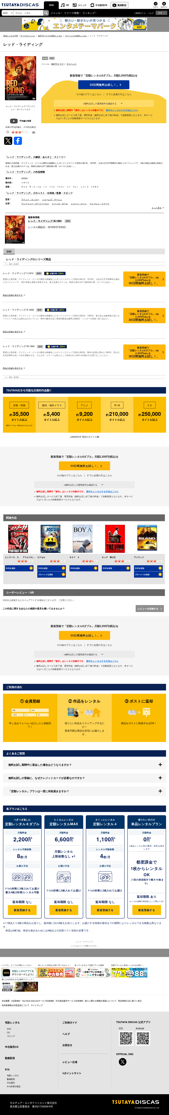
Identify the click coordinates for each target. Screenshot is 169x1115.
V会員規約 (15, 1000)
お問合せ (67, 1045)
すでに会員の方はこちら (119, 94)
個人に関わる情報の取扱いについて (101, 1000)
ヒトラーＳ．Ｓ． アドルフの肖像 (21, 557)
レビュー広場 (69, 1062)
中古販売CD (101, 5)
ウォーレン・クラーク (99, 203)
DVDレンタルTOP (10, 35)
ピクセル (41, 557)
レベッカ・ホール (60, 203)
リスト (155, 7)
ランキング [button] (89, 13)
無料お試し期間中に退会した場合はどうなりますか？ (40, 765)
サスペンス (71, 63)
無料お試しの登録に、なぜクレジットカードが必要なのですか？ (46, 778)
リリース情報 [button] (71, 13)
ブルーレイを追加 (45, 574)
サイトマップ (37, 1005)
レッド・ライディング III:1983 (45, 221)
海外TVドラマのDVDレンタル (50, 35)
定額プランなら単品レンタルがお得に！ (127, 965)
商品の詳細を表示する (13, 295)
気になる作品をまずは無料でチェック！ (18, 979)
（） (34, 132)
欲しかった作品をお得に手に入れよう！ (54, 965)
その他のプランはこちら (88, 94)
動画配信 (122, 5)
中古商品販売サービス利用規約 (69, 1000)
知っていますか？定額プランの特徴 (89, 965)
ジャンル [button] (55, 13)
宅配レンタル (13, 1075)
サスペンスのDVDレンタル (76, 35)
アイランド (139, 557)
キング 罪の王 (109, 557)
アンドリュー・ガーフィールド (35, 203)
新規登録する (22, 910)
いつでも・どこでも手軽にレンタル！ (17, 965)
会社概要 (6, 1000)
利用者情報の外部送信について (15, 1005)
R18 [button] (160, 12)
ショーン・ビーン (79, 203)
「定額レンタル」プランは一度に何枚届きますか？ (38, 791)
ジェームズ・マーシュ (52, 199)
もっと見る (157, 208)
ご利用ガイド (140, 13)
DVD (51, 5)
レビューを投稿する (148, 608)
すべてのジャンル (27, 35)
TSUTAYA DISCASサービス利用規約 (38, 1000)
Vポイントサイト (71, 1073)
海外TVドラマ (57, 63)
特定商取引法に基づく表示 (130, 1000)
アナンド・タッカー (30, 199)
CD (67, 5)
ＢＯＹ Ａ (74, 557)
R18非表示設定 (14, 1086)
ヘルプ (151, 13)
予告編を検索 (25, 120)
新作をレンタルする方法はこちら (122, 110)
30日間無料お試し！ (104, 85)
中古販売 (11, 1082)
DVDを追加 (10, 568)
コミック (82, 5)
